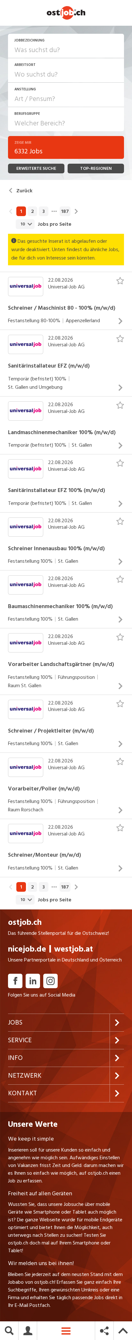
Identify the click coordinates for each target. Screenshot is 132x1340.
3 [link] (43, 211)
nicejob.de (27, 949)
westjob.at (73, 949)
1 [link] (21, 211)
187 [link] (65, 211)
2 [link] (32, 211)
